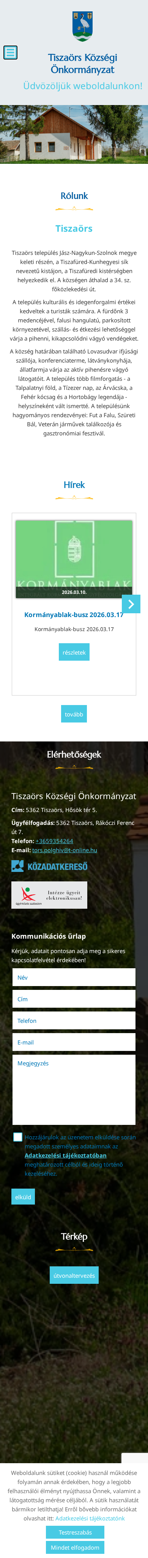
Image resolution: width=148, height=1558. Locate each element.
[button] (131, 604)
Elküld (23, 1197)
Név (33, 977)
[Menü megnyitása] (10, 52)
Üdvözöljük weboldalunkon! (82, 71)
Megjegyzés (33, 1063)
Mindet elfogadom (75, 1547)
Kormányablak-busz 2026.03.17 (74, 614)
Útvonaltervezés (74, 1275)
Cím (22, 999)
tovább (74, 714)
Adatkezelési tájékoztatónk (90, 1518)
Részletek (74, 652)
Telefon (37, 1020)
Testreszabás (75, 1532)
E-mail (36, 1042)
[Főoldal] (82, 26)
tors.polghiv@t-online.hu (64, 850)
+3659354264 (54, 841)
